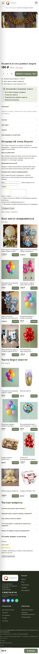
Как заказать (6, 615)
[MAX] (4, 600)
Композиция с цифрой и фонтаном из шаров (27, 284)
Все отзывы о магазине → (10, 212)
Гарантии (5, 612)
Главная (7, 8)
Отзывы (4, 618)
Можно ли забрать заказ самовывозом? (16, 531)
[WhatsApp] (16, 600)
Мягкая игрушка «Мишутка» (10, 491)
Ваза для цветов (25, 391)
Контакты (5, 621)
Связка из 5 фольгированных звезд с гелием (28, 458)
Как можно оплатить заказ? (11, 518)
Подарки (24, 587)
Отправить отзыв (8, 208)
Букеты (23, 579)
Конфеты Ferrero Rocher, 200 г (6, 458)
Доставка (5, 125)
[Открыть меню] (3, 2)
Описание (5, 107)
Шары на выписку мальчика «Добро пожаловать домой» (28, 250)
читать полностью (8, 556)
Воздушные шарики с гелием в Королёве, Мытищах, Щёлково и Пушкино (26, 317)
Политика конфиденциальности (28, 613)
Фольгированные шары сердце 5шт (26, 350)
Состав (4, 120)
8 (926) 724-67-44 (6, 643)
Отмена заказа (26, 617)
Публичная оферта (27, 610)
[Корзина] (36, 3)
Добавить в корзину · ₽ (26, 74)
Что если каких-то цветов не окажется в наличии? (16, 525)
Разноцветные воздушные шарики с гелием (9, 284)
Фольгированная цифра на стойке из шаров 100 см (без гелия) (9, 350)
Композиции (25, 585)
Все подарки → (6, 363)
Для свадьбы (25, 590)
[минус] (4, 73)
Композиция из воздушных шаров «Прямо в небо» (10, 250)
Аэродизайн (13, 8)
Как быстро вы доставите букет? (13, 508)
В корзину (15, 254)
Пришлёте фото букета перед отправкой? (17, 513)
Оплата (4, 130)
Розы (22, 582)
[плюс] (12, 73)
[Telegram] (8, 600)
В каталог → (5, 222)
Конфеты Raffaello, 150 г (28, 491)
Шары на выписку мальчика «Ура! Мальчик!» (9, 317)
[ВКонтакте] (12, 600)
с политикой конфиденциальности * (13, 202)
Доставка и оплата (8, 610)
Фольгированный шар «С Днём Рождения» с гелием (28, 425)
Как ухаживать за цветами (11, 135)
